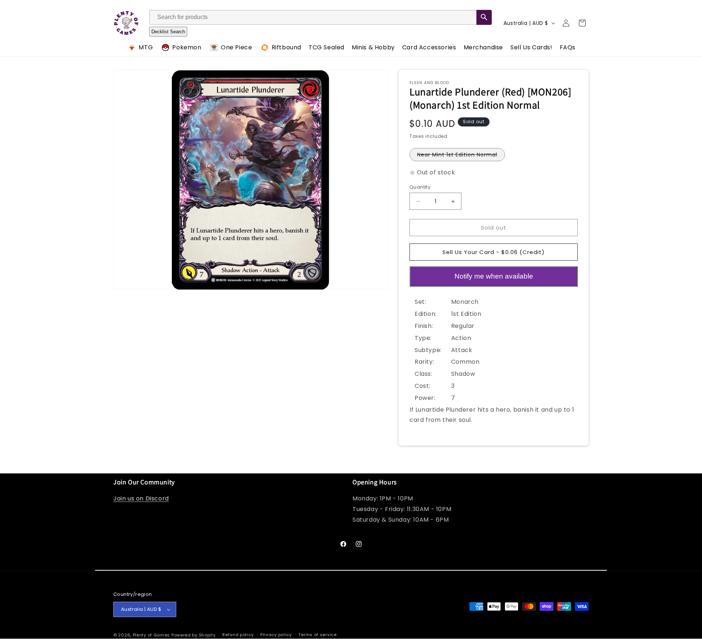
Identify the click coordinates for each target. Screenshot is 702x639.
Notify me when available (493, 276)
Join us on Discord (141, 499)
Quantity (420, 187)
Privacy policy (276, 635)
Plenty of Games (151, 635)
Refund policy (237, 635)
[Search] (484, 17)
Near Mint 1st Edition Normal (461, 156)
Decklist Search (168, 31)
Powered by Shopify (193, 635)
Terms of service (317, 635)
